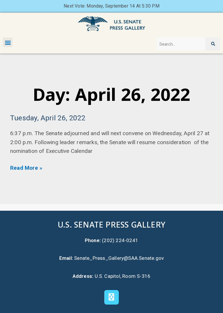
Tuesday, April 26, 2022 (48, 118)
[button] (7, 42)
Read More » (26, 167)
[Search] (212, 44)
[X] (111, 297)
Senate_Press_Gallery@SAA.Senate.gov (119, 258)
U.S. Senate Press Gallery (111, 224)
